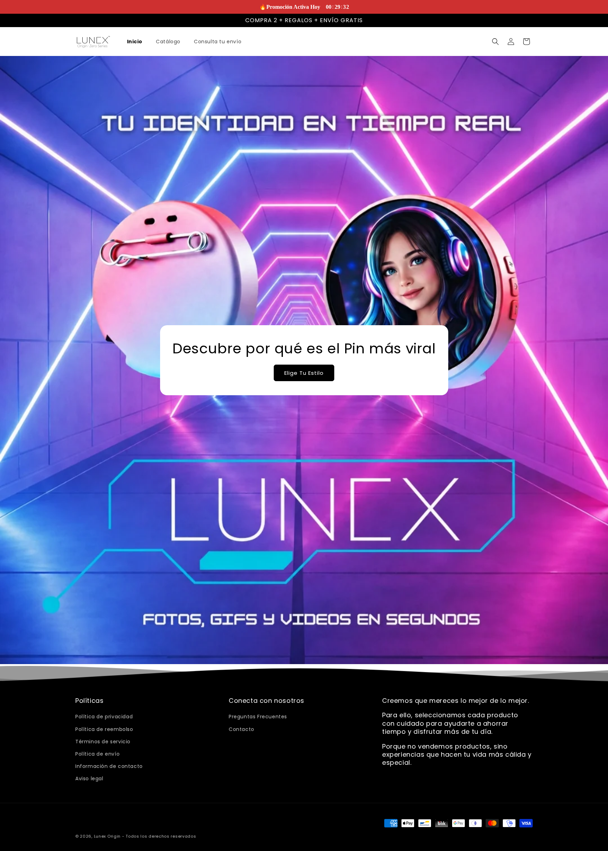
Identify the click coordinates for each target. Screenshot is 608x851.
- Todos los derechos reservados (159, 836)
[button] (495, 41)
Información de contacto (109, 766)
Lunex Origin (107, 836)
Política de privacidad (104, 716)
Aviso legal (89, 778)
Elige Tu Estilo (304, 372)
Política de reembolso (104, 729)
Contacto (241, 729)
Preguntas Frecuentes (258, 716)
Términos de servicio (103, 741)
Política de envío (97, 753)
